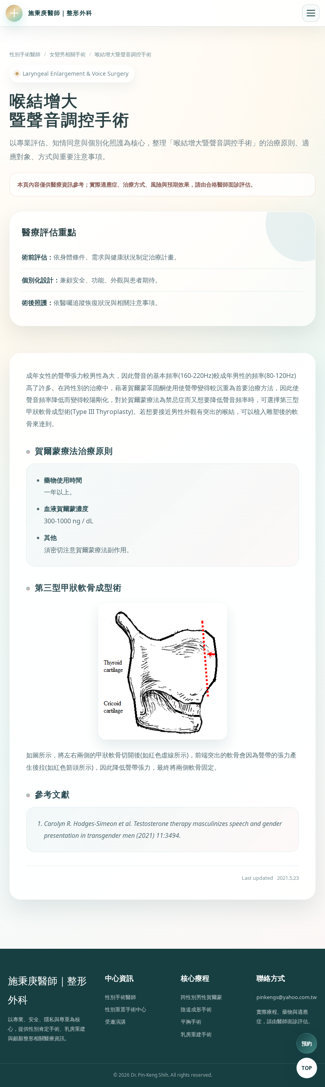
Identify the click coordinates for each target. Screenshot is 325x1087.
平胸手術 (191, 1021)
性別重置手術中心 (125, 1009)
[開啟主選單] (310, 13)
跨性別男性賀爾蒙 (201, 997)
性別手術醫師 (25, 54)
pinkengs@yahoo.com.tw (286, 997)
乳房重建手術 (196, 1034)
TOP (307, 1068)
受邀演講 (115, 1021)
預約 (307, 1043)
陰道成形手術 (196, 1009)
